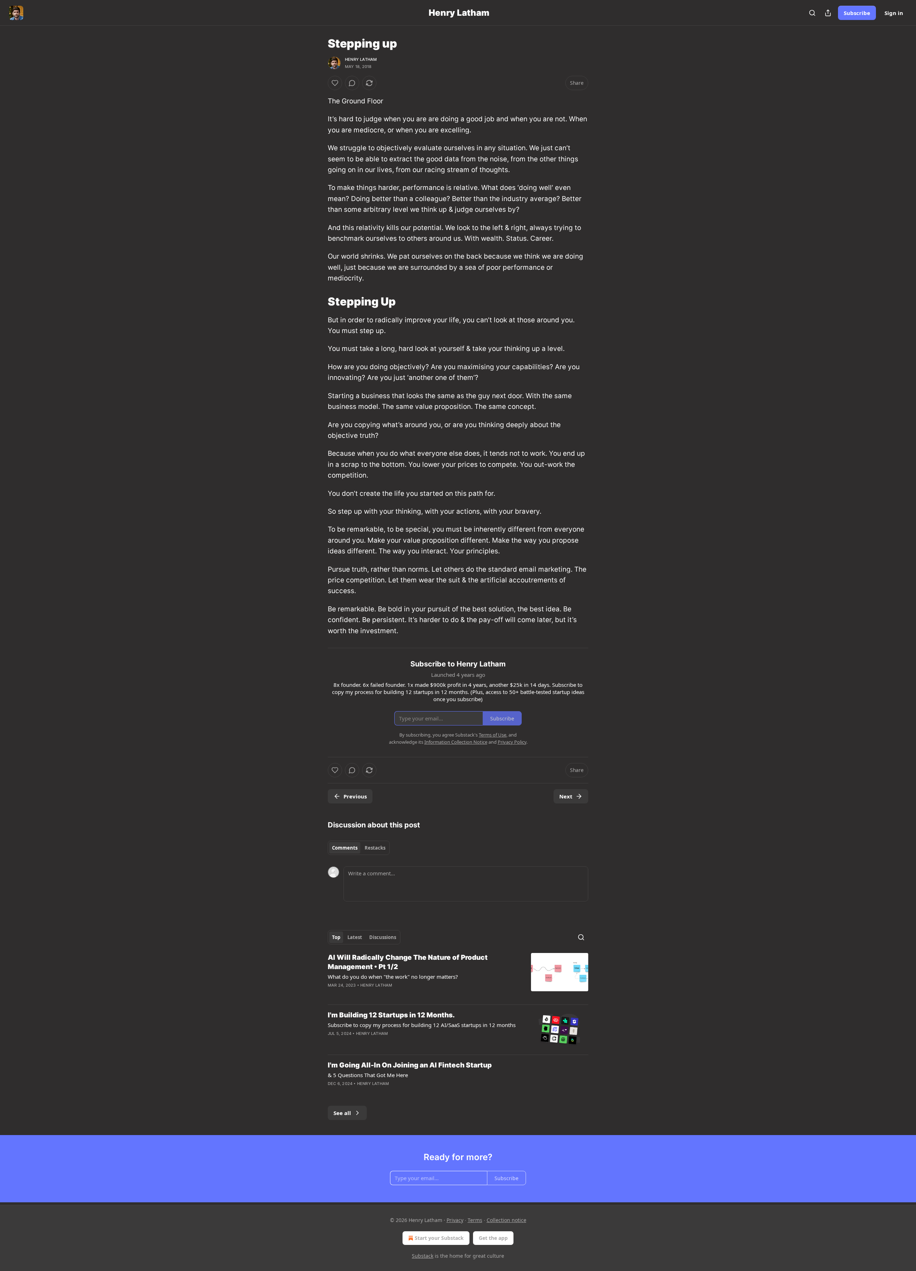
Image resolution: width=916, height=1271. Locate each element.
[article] (458, 976)
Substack (422, 1255)
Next (565, 796)
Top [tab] (336, 937)
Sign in (894, 12)
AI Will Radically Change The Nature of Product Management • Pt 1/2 (408, 962)
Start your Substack (439, 1238)
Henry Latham (361, 59)
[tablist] (359, 848)
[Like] (335, 83)
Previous (355, 796)
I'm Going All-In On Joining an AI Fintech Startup (410, 1065)
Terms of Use (492, 735)
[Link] (317, 301)
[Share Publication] (828, 13)
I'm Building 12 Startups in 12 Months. (391, 1015)
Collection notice (506, 1220)
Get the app (493, 1238)
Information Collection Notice (455, 742)
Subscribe (857, 12)
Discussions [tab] (382, 937)
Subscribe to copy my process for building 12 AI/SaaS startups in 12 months (422, 1024)
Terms (475, 1220)
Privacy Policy (512, 742)
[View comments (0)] (352, 83)
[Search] (812, 13)
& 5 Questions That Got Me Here (368, 1075)
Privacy (455, 1220)
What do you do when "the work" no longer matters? (393, 976)
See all (342, 1112)
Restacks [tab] (375, 848)
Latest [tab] (354, 937)
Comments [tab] (344, 848)
